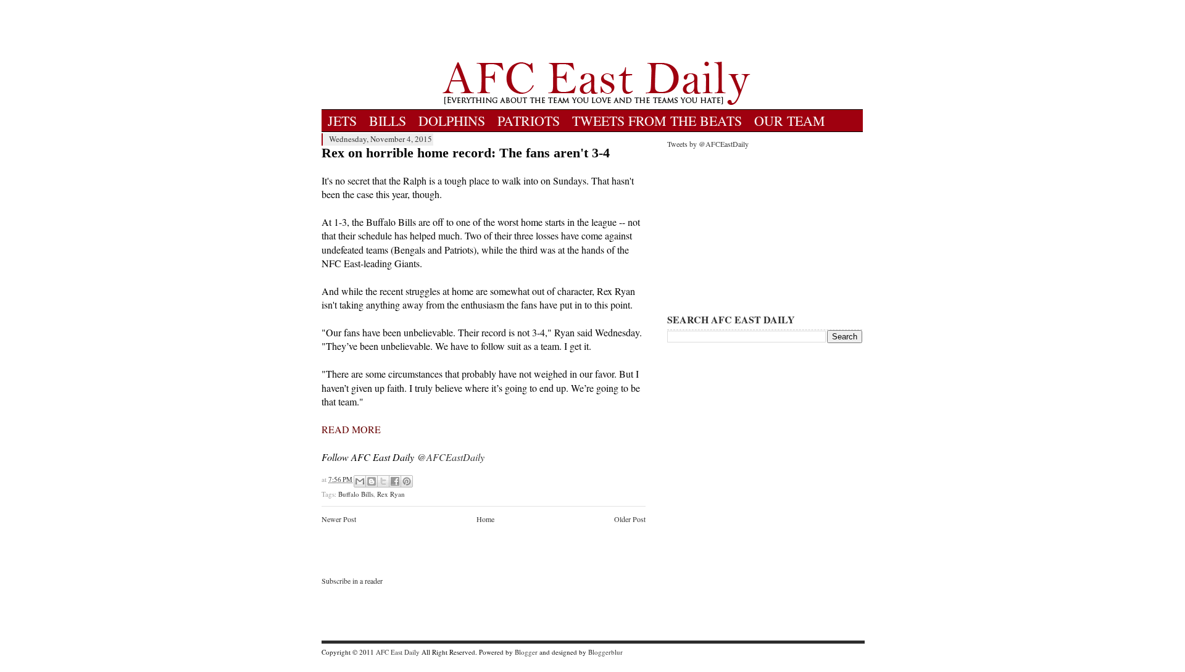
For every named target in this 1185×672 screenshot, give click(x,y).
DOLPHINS (451, 121)
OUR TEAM (789, 121)
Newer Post (339, 519)
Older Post (630, 519)
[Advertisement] (596, 31)
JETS (342, 121)
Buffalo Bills (355, 494)
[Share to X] (383, 481)
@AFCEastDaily (450, 456)
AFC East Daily (398, 652)
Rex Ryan (391, 494)
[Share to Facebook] (395, 481)
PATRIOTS (528, 121)
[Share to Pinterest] (407, 481)
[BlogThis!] (371, 481)
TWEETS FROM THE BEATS (657, 121)
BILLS (387, 121)
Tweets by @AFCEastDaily (708, 144)
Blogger (526, 652)
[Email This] (360, 481)
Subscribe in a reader (352, 581)
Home (485, 519)
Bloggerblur (605, 652)
